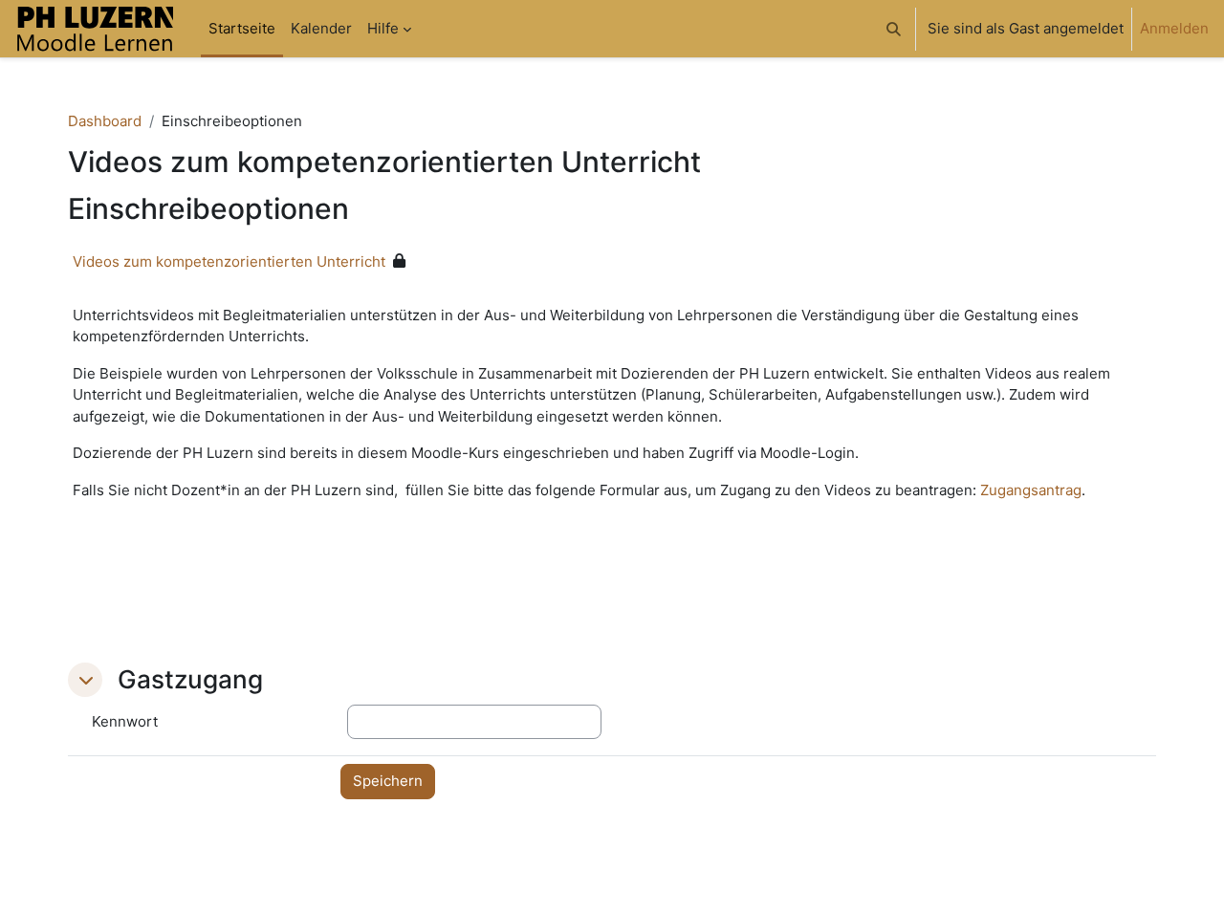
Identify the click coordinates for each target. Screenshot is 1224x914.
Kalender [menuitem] (321, 28)
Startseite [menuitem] (241, 28)
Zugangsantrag (1031, 490)
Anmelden (1174, 28)
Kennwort (125, 721)
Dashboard (105, 121)
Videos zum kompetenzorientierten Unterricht (229, 261)
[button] (893, 28)
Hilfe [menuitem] (383, 28)
